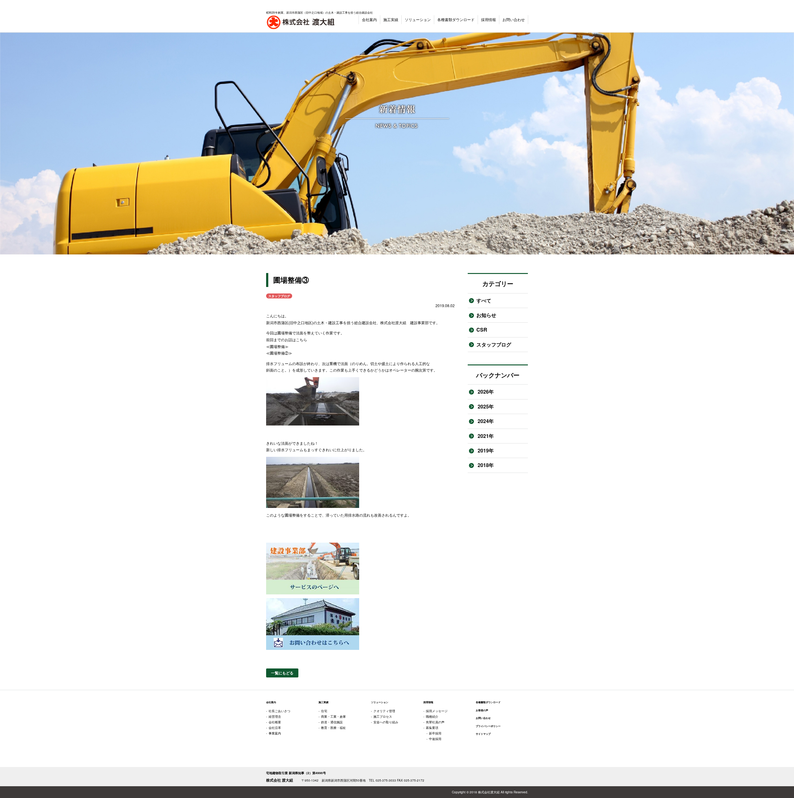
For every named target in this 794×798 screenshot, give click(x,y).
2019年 (485, 450)
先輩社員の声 (435, 722)
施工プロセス (382, 716)
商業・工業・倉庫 (333, 716)
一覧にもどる (282, 673)
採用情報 (488, 19)
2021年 (485, 435)
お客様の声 (482, 710)
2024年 (485, 421)
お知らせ (486, 315)
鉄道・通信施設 (332, 722)
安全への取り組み (385, 722)
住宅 (324, 711)
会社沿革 (275, 727)
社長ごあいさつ (279, 711)
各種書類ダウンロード (456, 19)
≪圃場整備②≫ (279, 352)
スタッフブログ (493, 344)
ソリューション (418, 19)
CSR (481, 329)
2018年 (485, 465)
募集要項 (432, 727)
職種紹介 (432, 716)
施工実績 (390, 19)
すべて (483, 300)
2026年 (485, 391)
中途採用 (435, 739)
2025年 (485, 406)
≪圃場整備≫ (277, 346)
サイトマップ (483, 734)
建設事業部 (419, 322)
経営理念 (275, 716)
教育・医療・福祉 (333, 727)
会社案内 (369, 19)
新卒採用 (435, 733)
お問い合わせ (513, 19)
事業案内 (275, 733)
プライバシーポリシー (488, 726)
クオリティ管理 (384, 711)
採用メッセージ (437, 711)
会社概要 (275, 722)
